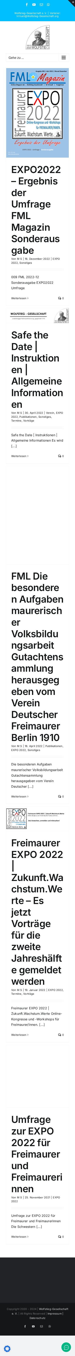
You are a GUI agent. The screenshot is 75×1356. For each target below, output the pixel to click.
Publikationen (28, 416)
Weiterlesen (19, 298)
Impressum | (55, 1313)
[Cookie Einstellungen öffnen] (7, 1351)
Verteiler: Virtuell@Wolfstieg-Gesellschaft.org (38, 15)
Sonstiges (25, 262)
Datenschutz (38, 1318)
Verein (50, 412)
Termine (16, 420)
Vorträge (28, 420)
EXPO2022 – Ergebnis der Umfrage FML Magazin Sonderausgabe (36, 210)
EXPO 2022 (18, 750)
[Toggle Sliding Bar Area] (71, 3)
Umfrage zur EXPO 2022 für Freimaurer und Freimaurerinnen (36, 1154)
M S (19, 258)
